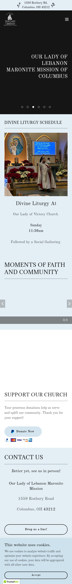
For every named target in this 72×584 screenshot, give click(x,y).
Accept (35, 575)
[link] (10, 19)
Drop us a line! (36, 529)
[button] (22, 107)
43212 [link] (49, 509)
